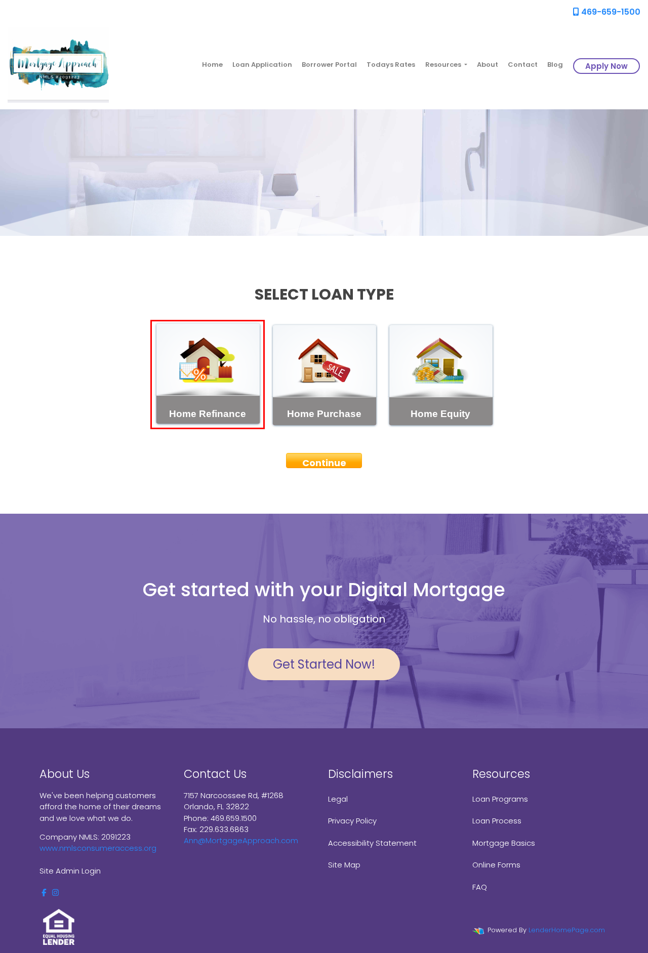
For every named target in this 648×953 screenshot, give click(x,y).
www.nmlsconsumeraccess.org (97, 848)
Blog (555, 64)
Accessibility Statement (372, 843)
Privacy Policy (352, 820)
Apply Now (606, 66)
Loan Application (262, 64)
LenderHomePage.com (567, 930)
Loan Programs (500, 799)
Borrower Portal (329, 64)
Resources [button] (444, 64)
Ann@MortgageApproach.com (241, 840)
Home (212, 64)
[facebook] (44, 892)
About (487, 64)
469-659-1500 (609, 12)
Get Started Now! (324, 664)
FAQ (479, 887)
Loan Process (496, 820)
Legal (338, 799)
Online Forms (496, 864)
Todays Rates (391, 64)
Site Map (344, 864)
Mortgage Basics (503, 843)
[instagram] (55, 892)
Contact (523, 64)
